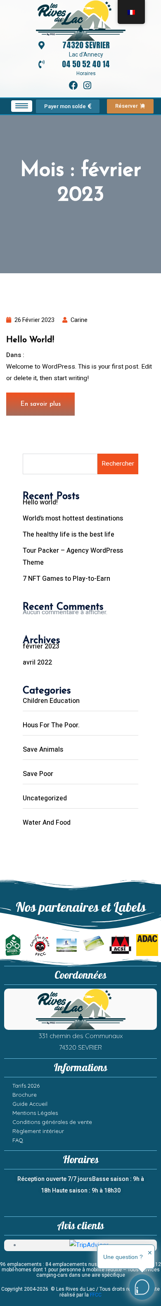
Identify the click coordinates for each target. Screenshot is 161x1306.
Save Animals (43, 750)
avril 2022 (37, 662)
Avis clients (80, 1226)
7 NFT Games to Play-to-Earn (66, 579)
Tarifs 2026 (26, 1085)
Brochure (24, 1094)
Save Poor (38, 774)
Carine (79, 320)
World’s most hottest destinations (73, 518)
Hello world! (30, 340)
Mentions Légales (35, 1113)
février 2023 (41, 646)
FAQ (17, 1140)
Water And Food (47, 823)
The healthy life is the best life (68, 534)
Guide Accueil (29, 1103)
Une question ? (123, 1257)
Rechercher (118, 463)
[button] (21, 106)
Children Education (51, 701)
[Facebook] (73, 85)
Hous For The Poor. (51, 725)
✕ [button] (149, 1252)
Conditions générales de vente (52, 1122)
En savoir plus (40, 404)
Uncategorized (50, 355)
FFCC (96, 1295)
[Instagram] (87, 85)
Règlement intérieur (38, 1131)
